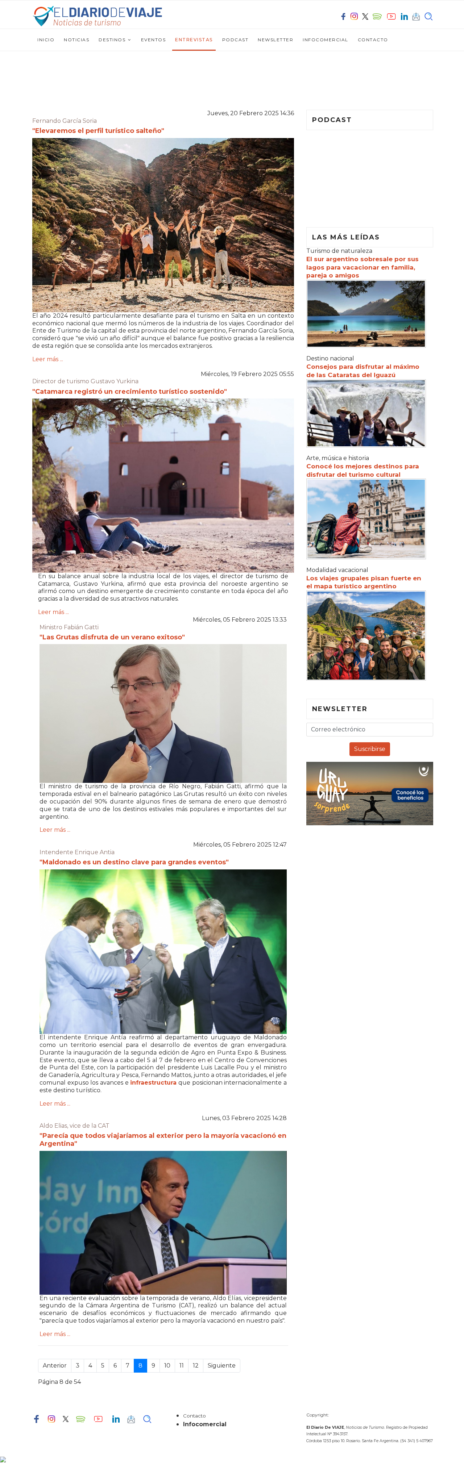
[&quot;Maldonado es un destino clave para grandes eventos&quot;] (163, 951)
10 (167, 1365)
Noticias (76, 39)
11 (181, 1365)
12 (196, 1365)
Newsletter (275, 39)
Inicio (45, 39)
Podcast (235, 39)
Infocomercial (325, 39)
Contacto (373, 39)
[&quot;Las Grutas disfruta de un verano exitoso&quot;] (163, 713)
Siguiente (222, 1365)
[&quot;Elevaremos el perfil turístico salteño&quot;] (163, 225)
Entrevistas (194, 39)
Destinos (112, 39)
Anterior (55, 1365)
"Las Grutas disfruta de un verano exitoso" (112, 637)
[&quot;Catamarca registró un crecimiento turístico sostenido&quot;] (163, 485)
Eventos (153, 39)
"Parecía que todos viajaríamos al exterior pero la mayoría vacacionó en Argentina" (163, 1140)
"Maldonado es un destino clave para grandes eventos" (134, 862)
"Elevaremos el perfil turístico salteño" (98, 131)
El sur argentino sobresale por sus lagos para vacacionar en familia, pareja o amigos (362, 267)
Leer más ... (47, 359)
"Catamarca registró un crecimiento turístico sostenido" (129, 392)
